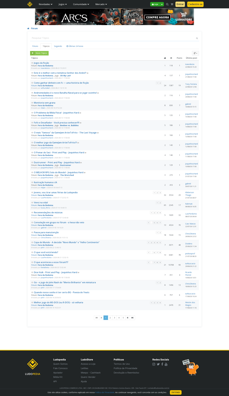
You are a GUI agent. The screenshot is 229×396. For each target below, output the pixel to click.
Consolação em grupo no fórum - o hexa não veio (59, 222)
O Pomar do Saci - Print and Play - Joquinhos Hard (59, 152)
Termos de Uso (122, 364)
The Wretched (67, 175)
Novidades (44, 4)
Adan (43, 108)
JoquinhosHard (47, 78)
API (55, 381)
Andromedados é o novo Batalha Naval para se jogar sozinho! (65, 92)
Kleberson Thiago (189, 193)
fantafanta (45, 267)
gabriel (188, 104)
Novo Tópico (41, 53)
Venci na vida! (41, 202)
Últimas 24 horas (75, 46)
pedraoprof (190, 253)
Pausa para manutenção (46, 232)
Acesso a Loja (88, 364)
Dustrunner (65, 165)
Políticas (119, 359)
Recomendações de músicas (48, 212)
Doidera (188, 243)
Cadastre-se (195, 4)
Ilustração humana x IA (45, 182)
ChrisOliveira (46, 237)
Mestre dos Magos (190, 303)
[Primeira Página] (96, 317)
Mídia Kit (57, 377)
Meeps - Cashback (91, 372)
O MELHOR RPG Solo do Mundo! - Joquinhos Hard (59, 172)
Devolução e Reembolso (126, 372)
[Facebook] (162, 364)
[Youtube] (166, 364)
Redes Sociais (160, 359)
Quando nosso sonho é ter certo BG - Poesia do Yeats (61, 292)
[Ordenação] (195, 53)
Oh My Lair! (65, 75)
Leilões (84, 368)
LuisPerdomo (46, 198)
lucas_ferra (45, 208)
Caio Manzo (190, 223)
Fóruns (35, 46)
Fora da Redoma (45, 65)
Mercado (100, 4)
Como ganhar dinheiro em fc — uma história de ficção (61, 82)
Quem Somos (60, 364)
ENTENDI (176, 392)
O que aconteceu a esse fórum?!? (51, 262)
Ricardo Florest (188, 273)
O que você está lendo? (46, 252)
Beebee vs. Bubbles (69, 125)
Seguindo (58, 46)
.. (151, 223)
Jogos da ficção (41, 62)
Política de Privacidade (125, 368)
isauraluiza (45, 68)
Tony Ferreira (191, 84)
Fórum (34, 28)
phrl (42, 247)
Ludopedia (59, 359)
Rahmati (188, 204)
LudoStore (87, 359)
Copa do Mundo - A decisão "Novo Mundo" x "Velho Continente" (67, 242)
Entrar (180, 4)
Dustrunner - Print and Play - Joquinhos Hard (57, 162)
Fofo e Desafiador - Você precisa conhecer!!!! (57, 122)
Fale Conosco (60, 368)
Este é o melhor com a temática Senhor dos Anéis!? (60, 72)
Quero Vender (88, 377)
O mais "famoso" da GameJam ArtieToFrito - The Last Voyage (65, 132)
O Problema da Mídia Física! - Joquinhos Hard (57, 112)
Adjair (43, 187)
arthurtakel (45, 88)
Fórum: (34, 85)
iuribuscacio (190, 263)
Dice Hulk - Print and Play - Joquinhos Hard (56, 272)
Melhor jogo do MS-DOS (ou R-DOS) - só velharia (58, 302)
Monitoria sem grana (44, 102)
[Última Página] (132, 317)
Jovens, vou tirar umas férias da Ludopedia (56, 192)
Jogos (61, 4)
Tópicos (46, 46)
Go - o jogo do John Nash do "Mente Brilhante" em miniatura (65, 282)
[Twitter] (158, 364)
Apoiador (58, 372)
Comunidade (80, 4)
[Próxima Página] (127, 317)
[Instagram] (153, 364)
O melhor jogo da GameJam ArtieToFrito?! (55, 142)
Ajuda (84, 381)
